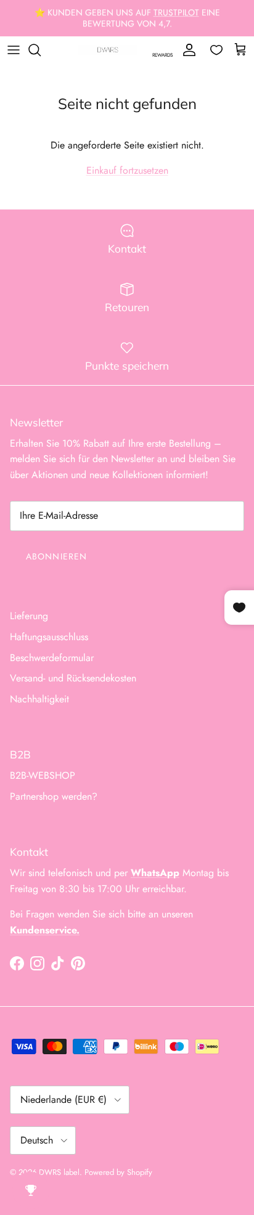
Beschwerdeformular (52, 658)
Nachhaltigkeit (39, 699)
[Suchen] (40, 49)
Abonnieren (56, 556)
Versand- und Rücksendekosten (73, 678)
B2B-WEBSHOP (42, 775)
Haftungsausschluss (49, 637)
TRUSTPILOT (176, 12)
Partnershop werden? (53, 796)
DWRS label (59, 1172)
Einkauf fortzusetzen (127, 170)
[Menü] (13, 49)
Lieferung (29, 616)
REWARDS (162, 55)
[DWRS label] (107, 49)
